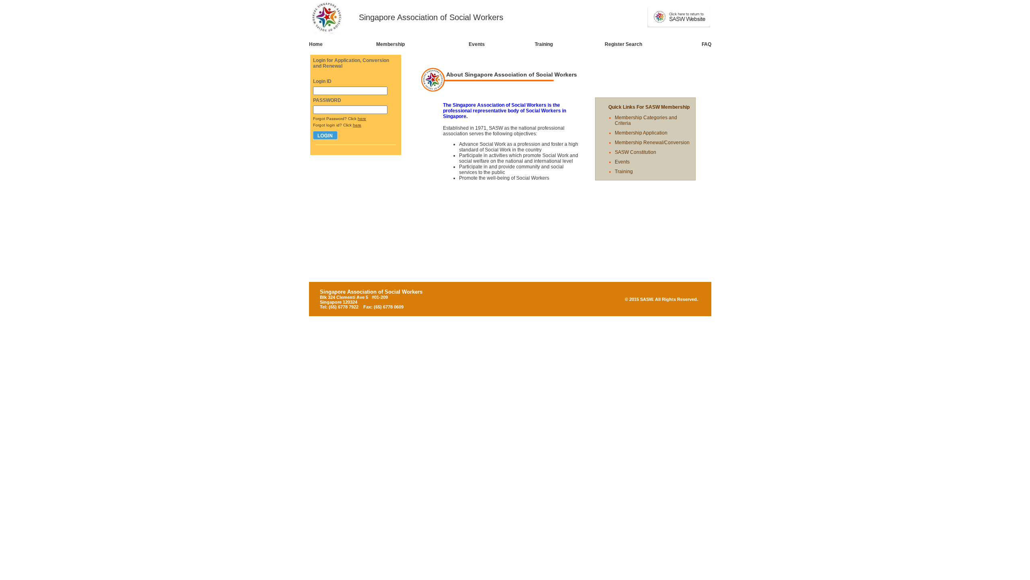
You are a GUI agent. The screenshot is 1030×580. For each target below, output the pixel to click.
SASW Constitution (635, 152)
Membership (390, 44)
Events (477, 44)
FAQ (706, 44)
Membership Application (641, 133)
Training (544, 44)
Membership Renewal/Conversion (652, 142)
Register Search (623, 44)
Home (316, 44)
